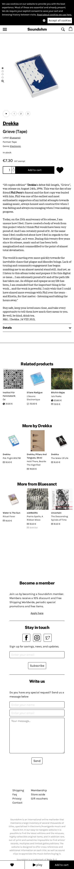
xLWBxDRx (32, 512)
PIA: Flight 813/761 (12, 458)
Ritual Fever (9, 516)
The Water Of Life (59, 458)
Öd (4, 399)
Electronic (15, 146)
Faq (14, 794)
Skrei (39, 457)
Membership (39, 790)
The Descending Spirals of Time (59, 518)
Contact (17, 802)
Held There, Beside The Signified (36, 463)
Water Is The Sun (11, 512)
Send (37, 761)
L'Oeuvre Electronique (33, 398)
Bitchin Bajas (58, 392)
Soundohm (37, 29)
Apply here (37, 613)
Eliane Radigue (35, 392)
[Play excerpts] (6, 113)
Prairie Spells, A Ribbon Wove (35, 518)
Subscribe (37, 666)
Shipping (18, 790)
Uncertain (56, 512)
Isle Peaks (56, 396)
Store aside (38, 794)
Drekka (10, 123)
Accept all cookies (60, 20)
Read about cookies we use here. (54, 14)
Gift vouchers (39, 798)
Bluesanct (15, 137)
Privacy (16, 798)
